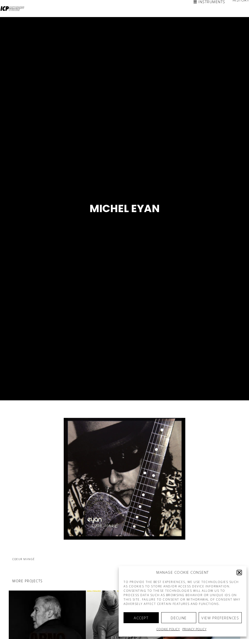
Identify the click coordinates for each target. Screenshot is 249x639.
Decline (179, 617)
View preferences (220, 617)
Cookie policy (168, 629)
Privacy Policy (194, 629)
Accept (141, 617)
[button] (239, 572)
